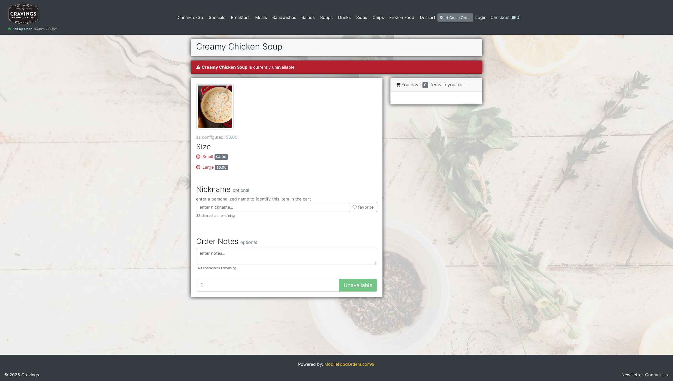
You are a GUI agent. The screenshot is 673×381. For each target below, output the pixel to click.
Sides (361, 17)
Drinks (344, 17)
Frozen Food (401, 17)
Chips (378, 17)
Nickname (222, 189)
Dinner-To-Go (189, 17)
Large (214, 167)
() (506, 17)
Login (480, 17)
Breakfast (240, 17)
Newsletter (632, 374)
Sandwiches (284, 17)
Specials (217, 17)
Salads (308, 17)
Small (214, 156)
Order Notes (226, 241)
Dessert (427, 17)
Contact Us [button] (656, 374)
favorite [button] (365, 207)
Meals (261, 17)
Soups (326, 17)
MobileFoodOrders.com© (349, 364)
